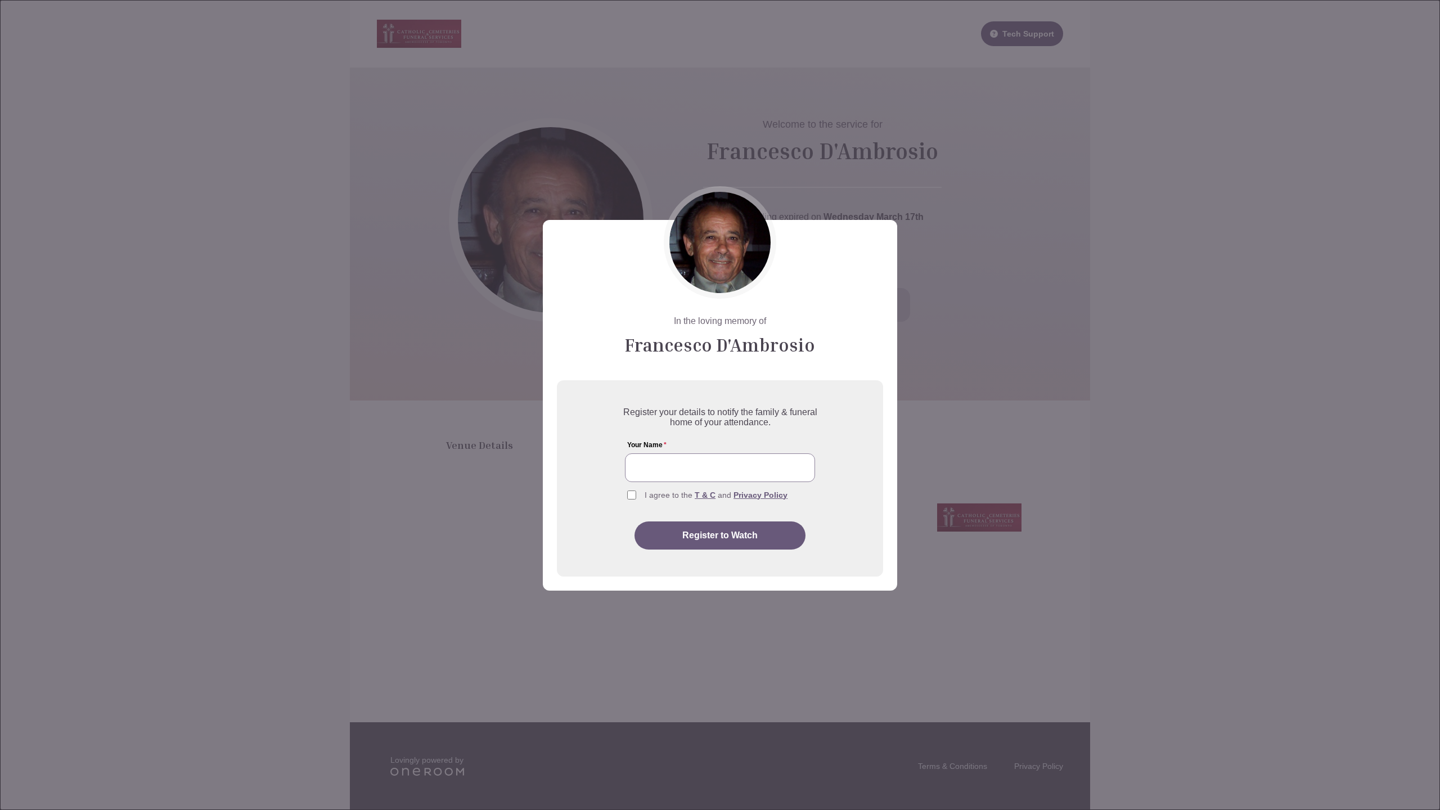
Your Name (647, 445)
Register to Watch (720, 535)
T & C (705, 495)
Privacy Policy (761, 495)
